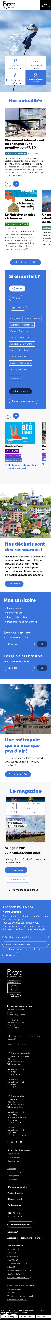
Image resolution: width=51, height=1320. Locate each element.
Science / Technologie (15, 153)
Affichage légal (13, 1176)
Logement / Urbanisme (21, 350)
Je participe (12, 1249)
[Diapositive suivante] (16, 416)
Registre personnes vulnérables (15, 81)
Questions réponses (20, 1224)
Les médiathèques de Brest (18, 1271)
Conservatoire (12, 1256)
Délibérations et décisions (20, 621)
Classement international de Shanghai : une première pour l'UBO (24, 143)
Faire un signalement (15, 67)
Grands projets (13, 1161)
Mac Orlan (11, 1260)
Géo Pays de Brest (14, 1274)
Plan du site (12, 1179)
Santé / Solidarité (18, 356)
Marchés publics (14, 1172)
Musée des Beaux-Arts (16, 1263)
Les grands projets (17, 617)
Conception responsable (17, 1300)
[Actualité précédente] (8, 184)
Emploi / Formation (19, 331)
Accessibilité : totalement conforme (24, 1238)
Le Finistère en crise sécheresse (20, 216)
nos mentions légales (35, 929)
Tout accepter (10, 1317)
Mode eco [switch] (46, 6)
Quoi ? (19, 288)
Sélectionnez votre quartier (16, 661)
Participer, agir (14, 1205)
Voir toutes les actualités (25, 262)
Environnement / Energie (17, 224)
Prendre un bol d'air (18, 774)
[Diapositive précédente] (8, 416)
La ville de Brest (15, 612)
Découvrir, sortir (14, 1199)
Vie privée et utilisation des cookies (21, 1296)
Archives (10, 1253)
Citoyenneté (15, 318)
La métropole (14, 608)
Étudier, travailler (15, 1193)
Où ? (18, 298)
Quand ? (20, 308)
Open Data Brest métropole (18, 1278)
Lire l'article (14, 584)
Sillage (10, 1267)
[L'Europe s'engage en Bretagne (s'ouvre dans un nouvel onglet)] (14, 996)
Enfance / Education (19, 337)
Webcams (11, 1169)
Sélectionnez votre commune (17, 637)
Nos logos (11, 1293)
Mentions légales (14, 1289)
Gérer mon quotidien (17, 1187)
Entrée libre (15, 378)
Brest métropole (13, 1154)
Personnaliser (43, 1317)
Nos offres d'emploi (15, 1216)
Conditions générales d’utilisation (20, 1285)
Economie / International (21, 325)
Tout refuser (28, 1317)
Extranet (11, 1232)
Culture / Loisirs (32, 318)
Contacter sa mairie (36, 67)
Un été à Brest (14, 446)
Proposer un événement (23, 401)
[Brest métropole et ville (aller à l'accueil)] (14, 977)
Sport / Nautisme (18, 369)
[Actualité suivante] (16, 184)
